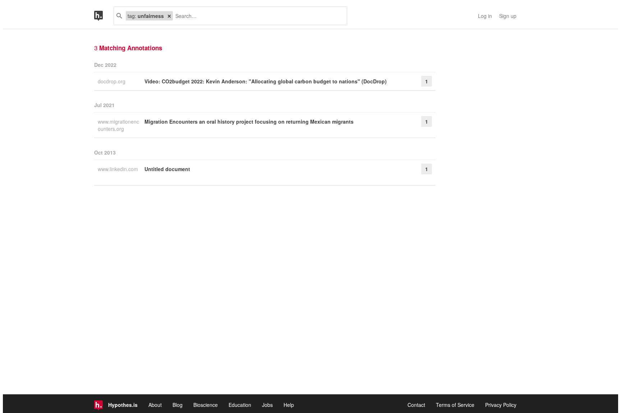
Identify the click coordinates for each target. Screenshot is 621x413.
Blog (177, 404)
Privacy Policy (500, 404)
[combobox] (257, 16)
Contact (416, 404)
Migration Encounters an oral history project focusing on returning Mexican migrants (249, 121)
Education (240, 404)
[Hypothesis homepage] (104, 15)
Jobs (267, 404)
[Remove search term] (169, 15)
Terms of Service (455, 404)
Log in (485, 16)
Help (289, 404)
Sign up (507, 16)
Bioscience (205, 404)
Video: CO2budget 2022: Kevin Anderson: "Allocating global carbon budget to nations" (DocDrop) (265, 81)
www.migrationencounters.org (118, 125)
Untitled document (167, 169)
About (155, 404)
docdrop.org (112, 81)
